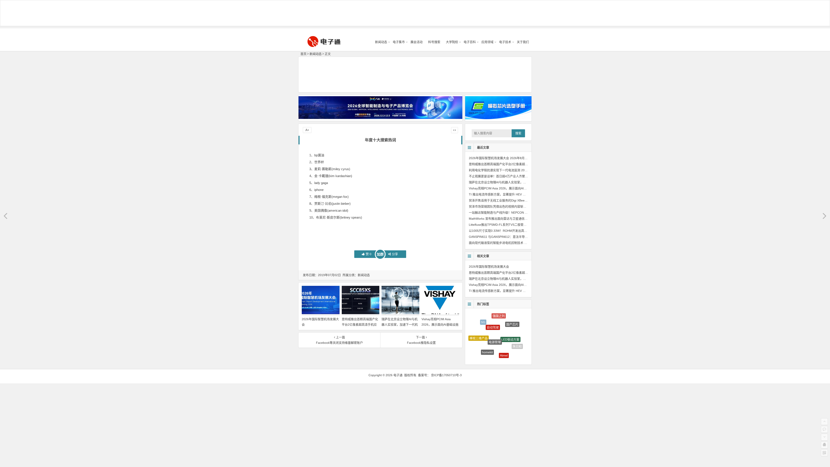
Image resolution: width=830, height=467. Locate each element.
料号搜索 (434, 42)
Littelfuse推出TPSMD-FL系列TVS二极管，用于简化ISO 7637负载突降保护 (519, 224)
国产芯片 (512, 319)
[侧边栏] (454, 130)
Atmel (504, 345)
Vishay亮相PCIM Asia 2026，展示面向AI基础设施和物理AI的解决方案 (439, 324)
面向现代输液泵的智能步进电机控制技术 (496, 243)
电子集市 (399, 42)
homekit (487, 341)
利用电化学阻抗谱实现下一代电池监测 (494, 170)
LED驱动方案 (510, 327)
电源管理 (495, 327)
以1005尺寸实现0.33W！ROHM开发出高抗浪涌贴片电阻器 (508, 230)
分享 (395, 254)
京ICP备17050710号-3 (446, 375)
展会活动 (416, 42)
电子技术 (505, 42)
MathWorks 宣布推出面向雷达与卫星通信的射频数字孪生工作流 (512, 218)
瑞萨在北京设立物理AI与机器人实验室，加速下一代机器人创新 (399, 324)
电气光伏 (481, 349)
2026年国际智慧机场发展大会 (489, 158)
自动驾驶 (493, 317)
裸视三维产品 (478, 332)
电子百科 (470, 42)
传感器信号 (494, 356)
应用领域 (487, 42)
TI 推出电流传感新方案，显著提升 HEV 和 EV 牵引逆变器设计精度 (514, 194)
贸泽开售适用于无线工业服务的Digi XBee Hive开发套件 (506, 200)
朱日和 (517, 341)
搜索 (518, 133)
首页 (303, 54)
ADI (510, 354)
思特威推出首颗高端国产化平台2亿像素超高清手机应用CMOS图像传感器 (360, 324)
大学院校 (452, 42)
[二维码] (824, 452)
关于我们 (523, 42)
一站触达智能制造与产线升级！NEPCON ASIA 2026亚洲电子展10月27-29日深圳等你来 (528, 212)
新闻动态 (381, 42)
